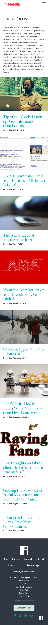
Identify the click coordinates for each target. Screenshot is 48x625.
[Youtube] (31, 616)
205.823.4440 (24, 581)
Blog (6, 559)
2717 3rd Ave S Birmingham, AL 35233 (24, 578)
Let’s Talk (40, 559)
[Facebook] (15, 616)
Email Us (24, 584)
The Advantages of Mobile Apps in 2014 (20, 237)
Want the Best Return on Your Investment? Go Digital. (24, 294)
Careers (16, 559)
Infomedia (30, 601)
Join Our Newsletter (24, 587)
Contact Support (24, 608)
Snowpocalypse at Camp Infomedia (23, 351)
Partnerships (33, 565)
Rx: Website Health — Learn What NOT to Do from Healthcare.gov (23, 408)
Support (28, 559)
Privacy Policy (24, 590)
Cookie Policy (24, 593)
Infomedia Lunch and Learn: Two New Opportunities (21, 522)
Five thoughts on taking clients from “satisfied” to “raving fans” (23, 467)
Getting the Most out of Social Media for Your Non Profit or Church (22, 494)
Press (11, 565)
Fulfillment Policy (24, 596)
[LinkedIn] (25, 616)
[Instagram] (20, 616)
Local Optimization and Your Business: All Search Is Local (24, 180)
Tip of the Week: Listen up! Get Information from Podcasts (22, 121)
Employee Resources (24, 572)
